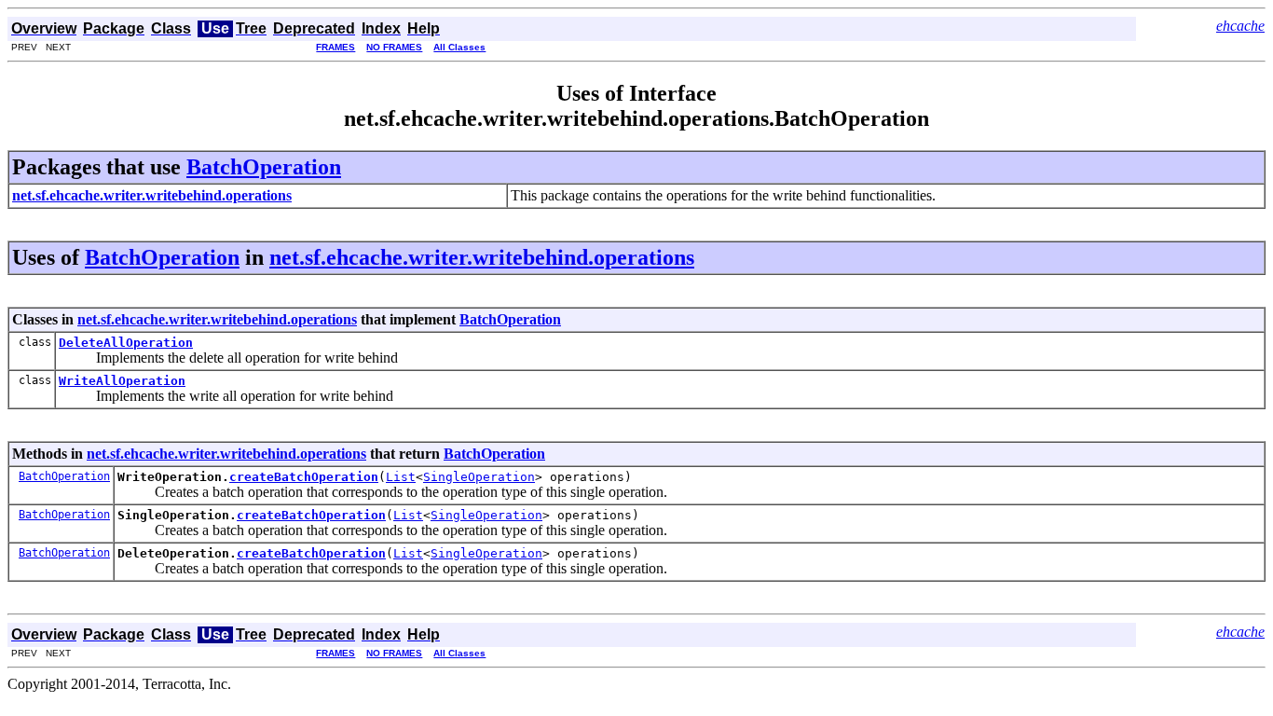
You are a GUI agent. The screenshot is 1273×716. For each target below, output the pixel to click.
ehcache (1240, 26)
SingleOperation (479, 477)
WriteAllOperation (122, 381)
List (401, 477)
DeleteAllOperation (126, 343)
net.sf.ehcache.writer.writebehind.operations (481, 257)
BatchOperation (263, 167)
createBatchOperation (303, 477)
